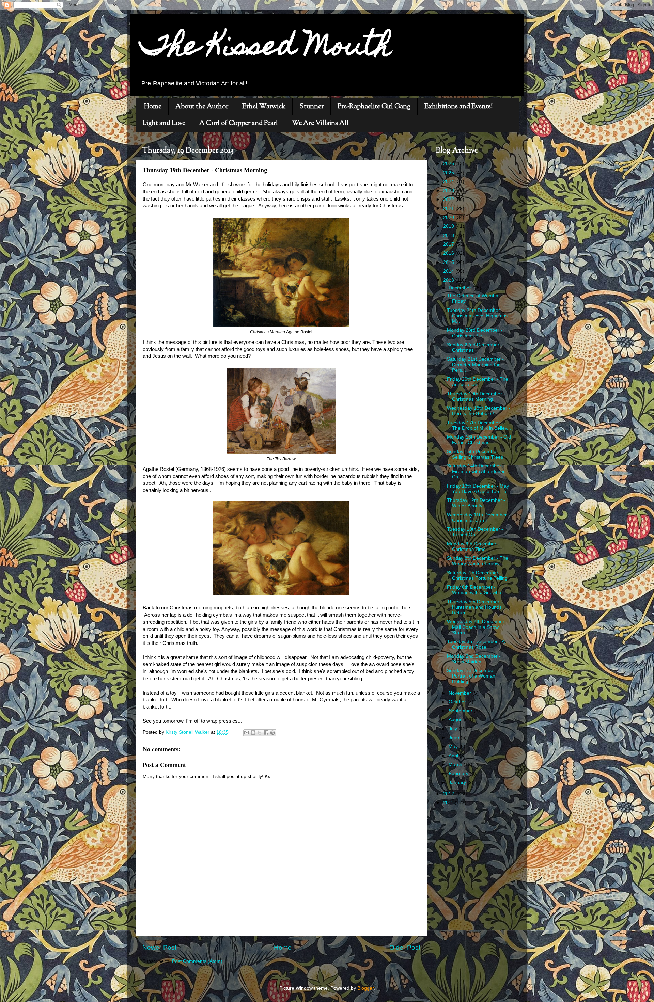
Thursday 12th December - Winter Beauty (476, 503)
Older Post (404, 947)
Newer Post (159, 947)
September (461, 710)
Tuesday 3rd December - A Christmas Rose (475, 644)
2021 (449, 208)
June (455, 737)
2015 (449, 262)
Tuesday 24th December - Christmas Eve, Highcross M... (477, 316)
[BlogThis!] (253, 732)
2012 (449, 793)
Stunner (311, 107)
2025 (449, 172)
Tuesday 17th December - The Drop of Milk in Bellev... (479, 425)
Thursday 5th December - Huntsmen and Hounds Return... (474, 607)
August (457, 719)
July (453, 728)
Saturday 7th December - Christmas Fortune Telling (477, 575)
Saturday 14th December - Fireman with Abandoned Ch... (476, 471)
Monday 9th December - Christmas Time (473, 546)
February (459, 773)
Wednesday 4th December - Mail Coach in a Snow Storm (477, 627)
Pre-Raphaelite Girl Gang (374, 107)
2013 (449, 280)
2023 (449, 190)
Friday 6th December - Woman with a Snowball (475, 590)
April (454, 755)
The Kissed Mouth (266, 48)
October (458, 701)
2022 (449, 199)
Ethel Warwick (263, 107)
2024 (449, 181)
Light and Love (163, 123)
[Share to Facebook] (266, 732)
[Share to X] (259, 732)
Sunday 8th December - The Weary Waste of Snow (477, 561)
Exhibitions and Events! (458, 107)
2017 (449, 244)
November (460, 693)
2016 (449, 253)
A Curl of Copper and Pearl (238, 123)
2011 (449, 802)
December (460, 287)
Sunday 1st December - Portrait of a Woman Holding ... (472, 676)
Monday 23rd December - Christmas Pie (474, 333)
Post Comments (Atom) (197, 961)
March (456, 764)
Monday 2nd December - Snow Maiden (474, 659)
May (454, 746)
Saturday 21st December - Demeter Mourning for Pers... (475, 364)
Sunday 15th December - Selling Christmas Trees (475, 454)
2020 (449, 217)
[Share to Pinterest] (272, 732)
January (458, 782)
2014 (449, 271)
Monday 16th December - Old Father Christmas (479, 439)
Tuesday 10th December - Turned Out (475, 532)
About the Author (201, 107)
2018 (449, 235)
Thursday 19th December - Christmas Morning (476, 396)
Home (152, 107)
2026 (449, 163)
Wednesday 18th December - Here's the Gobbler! (478, 410)
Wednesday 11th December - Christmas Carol (478, 517)
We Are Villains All (320, 123)
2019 (449, 226)
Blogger (365, 988)
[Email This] (246, 732)
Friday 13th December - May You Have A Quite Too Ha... (479, 488)
